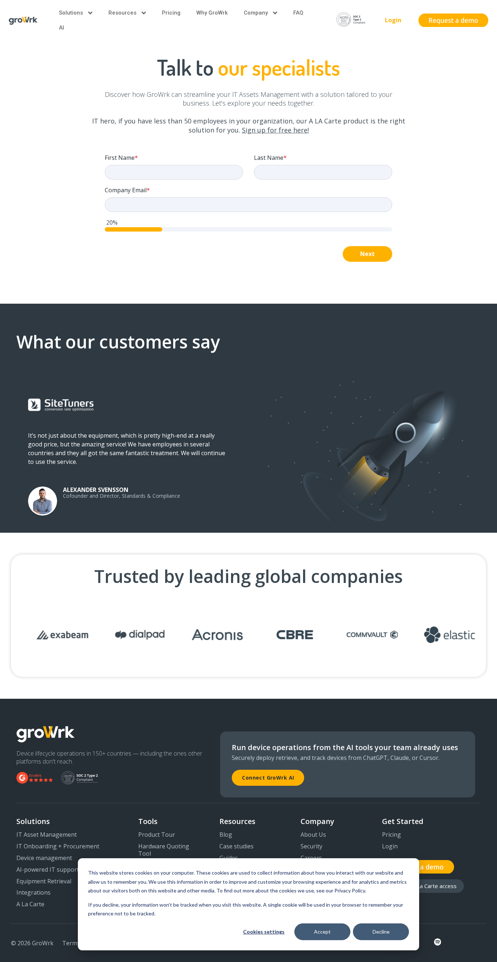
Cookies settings (264, 932)
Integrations (33, 892)
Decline (381, 932)
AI (61, 27)
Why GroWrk (212, 12)
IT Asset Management (46, 835)
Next (367, 254)
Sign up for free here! (275, 130)
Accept (322, 932)
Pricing (171, 12)
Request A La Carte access (423, 886)
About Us (313, 835)
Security (311, 846)
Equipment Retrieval (43, 881)
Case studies (236, 846)
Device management (44, 858)
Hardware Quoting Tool (163, 850)
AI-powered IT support (47, 870)
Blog (225, 835)
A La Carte (30, 904)
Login (393, 20)
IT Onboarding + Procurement (57, 846)
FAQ (298, 12)
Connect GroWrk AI (268, 777)
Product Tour (156, 835)
